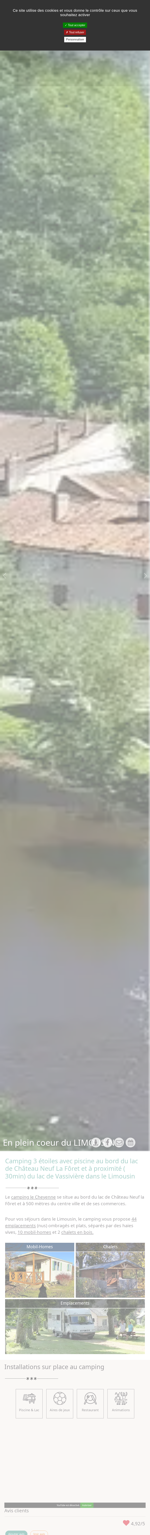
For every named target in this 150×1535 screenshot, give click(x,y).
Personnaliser (75, 39)
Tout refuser (76, 32)
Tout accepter (76, 25)
